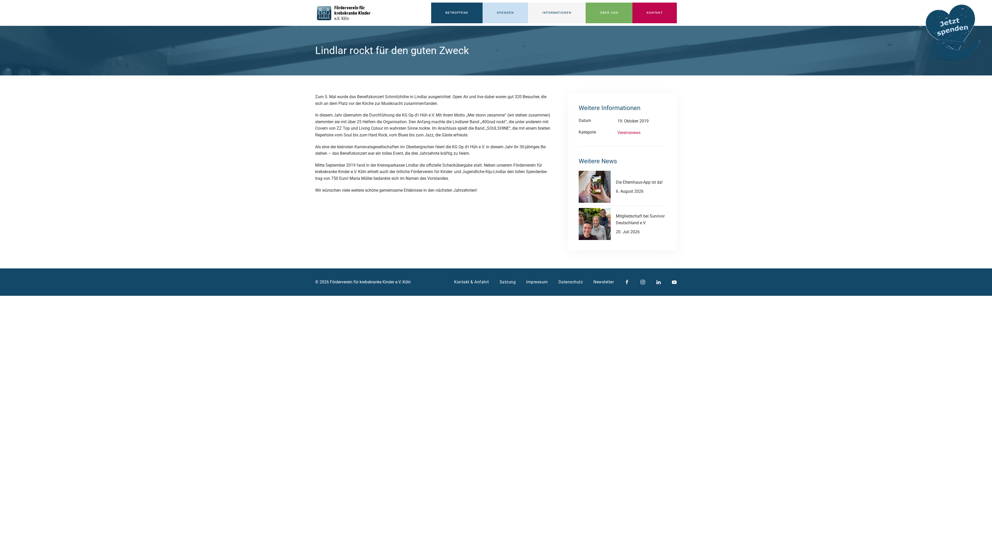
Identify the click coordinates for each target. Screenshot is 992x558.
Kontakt (655, 12)
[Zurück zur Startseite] (343, 13)
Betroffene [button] (456, 12)
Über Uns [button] (609, 12)
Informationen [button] (556, 12)
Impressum (537, 282)
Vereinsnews (628, 132)
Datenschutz (571, 282)
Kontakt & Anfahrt (471, 282)
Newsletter (603, 282)
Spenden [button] (505, 12)
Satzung (508, 282)
